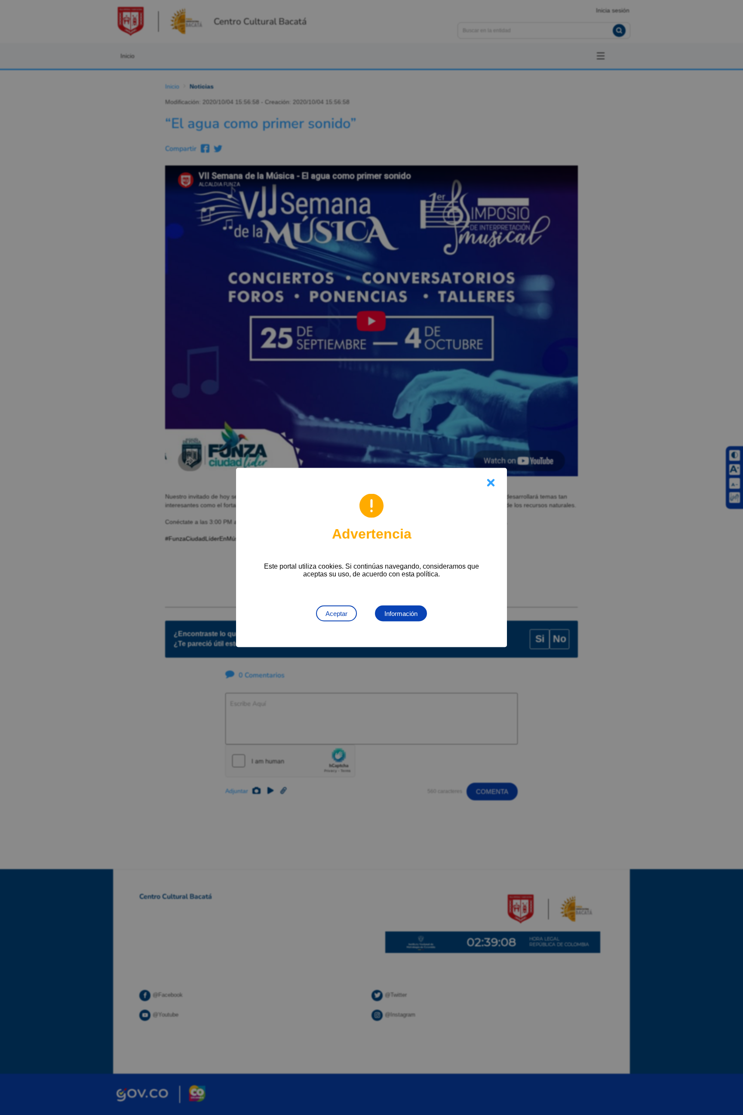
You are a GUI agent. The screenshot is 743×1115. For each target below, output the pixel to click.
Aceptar (336, 613)
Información (401, 613)
